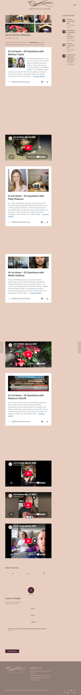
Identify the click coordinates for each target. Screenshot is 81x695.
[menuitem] (75, 5)
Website (33, 622)
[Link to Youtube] (71, 690)
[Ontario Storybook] (79, 347)
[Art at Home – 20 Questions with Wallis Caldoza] (1, 347)
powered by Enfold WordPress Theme (38, 690)
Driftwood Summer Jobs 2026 (71, 21)
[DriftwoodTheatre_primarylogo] (40, 5)
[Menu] (75, 5)
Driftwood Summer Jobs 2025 (71, 45)
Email (33, 615)
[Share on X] (28, 573)
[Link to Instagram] (67, 690)
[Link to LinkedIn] (74, 690)
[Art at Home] (28, 23)
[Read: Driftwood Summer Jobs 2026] (64, 20)
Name (33, 608)
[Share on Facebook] (13, 573)
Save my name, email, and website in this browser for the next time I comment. (27, 629)
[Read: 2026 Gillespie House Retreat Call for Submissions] (64, 32)
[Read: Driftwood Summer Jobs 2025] (64, 45)
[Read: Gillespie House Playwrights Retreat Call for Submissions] (64, 56)
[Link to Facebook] (64, 690)
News (16, 38)
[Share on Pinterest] (43, 573)
